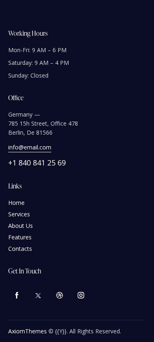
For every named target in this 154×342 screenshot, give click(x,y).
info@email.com (29, 147)
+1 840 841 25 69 (37, 163)
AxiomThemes (27, 331)
